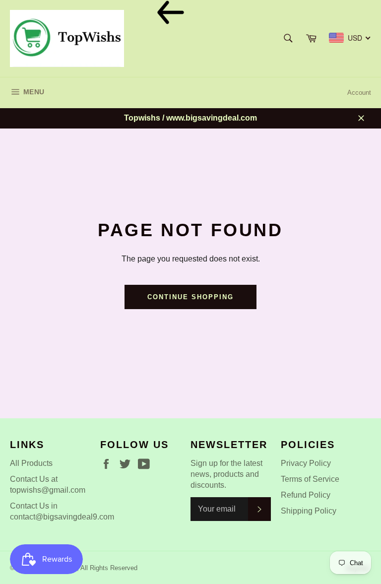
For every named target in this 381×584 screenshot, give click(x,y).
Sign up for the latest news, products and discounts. (226, 474)
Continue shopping (190, 297)
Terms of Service (310, 479)
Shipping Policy (308, 511)
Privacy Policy (306, 463)
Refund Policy (305, 495)
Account (359, 92)
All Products (31, 463)
